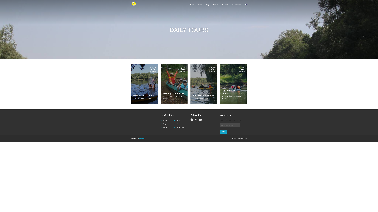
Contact (225, 5)
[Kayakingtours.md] (139, 3)
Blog (207, 5)
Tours (200, 5)
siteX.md (142, 138)
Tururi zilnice (236, 5)
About (215, 5)
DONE (223, 132)
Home (192, 5)
